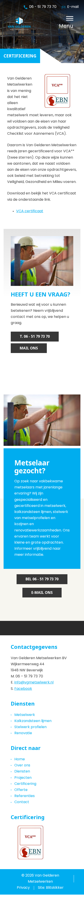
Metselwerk (24, 715)
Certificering (25, 784)
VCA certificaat (29, 211)
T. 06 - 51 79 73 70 (35, 336)
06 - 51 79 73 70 (42, 7)
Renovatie (23, 733)
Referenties (24, 796)
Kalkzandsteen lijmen (33, 721)
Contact (21, 802)
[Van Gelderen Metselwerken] (31, 23)
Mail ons (29, 348)
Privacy (23, 888)
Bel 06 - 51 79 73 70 (42, 579)
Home (19, 759)
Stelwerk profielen (30, 727)
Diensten (22, 771)
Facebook (23, 689)
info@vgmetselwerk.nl (34, 682)
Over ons (22, 765)
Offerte (21, 790)
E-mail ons (42, 592)
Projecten (23, 778)
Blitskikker (55, 888)
